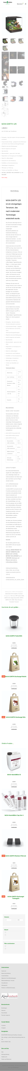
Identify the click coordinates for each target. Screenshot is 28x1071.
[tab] (14, 191)
